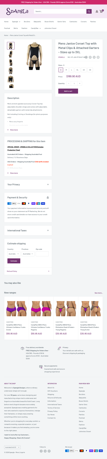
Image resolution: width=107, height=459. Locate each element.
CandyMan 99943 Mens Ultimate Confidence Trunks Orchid (15, 327)
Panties (93, 21)
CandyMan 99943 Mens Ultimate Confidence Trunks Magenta (40, 327)
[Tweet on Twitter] (94, 57)
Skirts (16, 28)
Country (10, 249)
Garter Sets (61, 21)
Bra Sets (27, 21)
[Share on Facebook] (86, 57)
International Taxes (55, 404)
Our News (51, 414)
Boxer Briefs (49, 21)
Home (6, 21)
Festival (7, 28)
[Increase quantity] (80, 83)
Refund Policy (12, 271)
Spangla (15, 21)
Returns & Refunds (55, 398)
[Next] (103, 318)
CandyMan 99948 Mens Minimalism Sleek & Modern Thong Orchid (89, 327)
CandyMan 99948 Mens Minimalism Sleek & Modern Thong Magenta (65, 327)
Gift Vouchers (53, 391)
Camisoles (73, 21)
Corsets (84, 21)
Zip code (39, 249)
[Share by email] (98, 57)
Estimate (14, 261)
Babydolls (37, 21)
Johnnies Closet (50, 28)
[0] (101, 11)
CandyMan (34, 28)
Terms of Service (54, 408)
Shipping (51, 394)
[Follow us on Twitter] (45, 451)
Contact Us (52, 418)
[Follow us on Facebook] (41, 451)
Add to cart (68, 91)
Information (52, 401)
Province (25, 249)
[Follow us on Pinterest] (49, 451)
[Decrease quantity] (68, 83)
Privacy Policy (53, 411)
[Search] (89, 11)
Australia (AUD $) (10, 447)
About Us (51, 388)
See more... (99, 293)
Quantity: (61, 83)
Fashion (24, 28)
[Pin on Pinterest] (90, 57)
